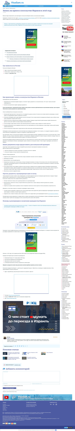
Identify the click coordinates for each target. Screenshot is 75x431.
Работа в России (65, 258)
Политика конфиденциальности (31, 405)
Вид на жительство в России (66, 246)
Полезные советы (65, 280)
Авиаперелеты (64, 266)
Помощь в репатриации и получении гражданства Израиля (19, 60)
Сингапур (63, 195)
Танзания (63, 202)
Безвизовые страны (65, 232)
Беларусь (63, 132)
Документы (64, 237)
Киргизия (63, 165)
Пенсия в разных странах (66, 303)
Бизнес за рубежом (65, 294)
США (62, 199)
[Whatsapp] (25, 346)
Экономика (64, 316)
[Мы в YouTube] (53, 404)
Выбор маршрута (65, 269)
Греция (63, 143)
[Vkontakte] (14, 346)
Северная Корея (65, 193)
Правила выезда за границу (66, 281)
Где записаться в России (12, 52)
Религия (63, 311)
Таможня (63, 287)
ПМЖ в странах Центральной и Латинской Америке (66, 308)
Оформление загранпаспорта (67, 274)
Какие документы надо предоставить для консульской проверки (20, 56)
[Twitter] (15, 346)
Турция (63, 205)
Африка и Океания (65, 231)
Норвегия (63, 185)
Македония (64, 174)
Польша (63, 187)
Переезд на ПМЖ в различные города (65, 254)
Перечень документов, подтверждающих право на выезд (21, 58)
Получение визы (65, 226)
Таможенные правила (65, 261)
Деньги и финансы (65, 270)
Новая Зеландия (65, 184)
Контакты (4, 406)
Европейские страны (65, 238)
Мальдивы (64, 175)
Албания (63, 128)
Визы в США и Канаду (65, 235)
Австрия (63, 125)
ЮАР (62, 221)
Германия (63, 141)
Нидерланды (64, 183)
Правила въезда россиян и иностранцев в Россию (66, 256)
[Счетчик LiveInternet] (3, 428)
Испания (63, 157)
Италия (63, 158)
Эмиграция (64, 291)
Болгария (63, 134)
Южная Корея (64, 222)
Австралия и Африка (65, 293)
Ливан (63, 170)
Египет (63, 148)
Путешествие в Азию (65, 282)
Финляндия (64, 210)
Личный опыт (64, 297)
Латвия (63, 169)
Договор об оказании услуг (30, 406)
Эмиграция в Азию (65, 317)
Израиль (63, 149)
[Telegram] (21, 346)
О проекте (4, 404)
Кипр (62, 164)
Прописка (63, 257)
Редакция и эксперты (6, 405)
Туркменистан (64, 204)
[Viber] (23, 346)
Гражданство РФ (65, 247)
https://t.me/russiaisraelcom (14, 295)
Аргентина (63, 129)
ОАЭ (62, 186)
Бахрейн (63, 131)
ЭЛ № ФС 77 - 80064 (15, 418)
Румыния (63, 191)
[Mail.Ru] (19, 346)
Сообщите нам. (17, 364)
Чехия (63, 214)
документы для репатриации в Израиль (26, 18)
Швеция (63, 218)
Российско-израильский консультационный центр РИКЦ (16, 205)
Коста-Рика (64, 167)
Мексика (63, 178)
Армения (63, 130)
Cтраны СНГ (64, 228)
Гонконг (63, 142)
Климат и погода (65, 273)
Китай (63, 166)
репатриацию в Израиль (53, 193)
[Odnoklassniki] (17, 346)
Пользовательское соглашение (31, 404)
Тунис (63, 203)
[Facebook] (27, 346)
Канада (63, 161)
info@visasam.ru (28, 419)
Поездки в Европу (65, 275)
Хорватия (63, 212)
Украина (63, 208)
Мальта (63, 176)
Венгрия (63, 138)
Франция (63, 211)
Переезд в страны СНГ (66, 304)
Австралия (63, 124)
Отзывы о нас (5, 407)
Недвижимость (64, 300)
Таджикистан (64, 200)
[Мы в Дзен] (56, 404)
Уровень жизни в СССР (66, 313)
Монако (63, 181)
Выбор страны (64, 296)
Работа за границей (65, 309)
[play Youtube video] (31, 317)
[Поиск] (71, 2)
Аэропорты (64, 268)
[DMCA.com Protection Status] (68, 428)
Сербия (63, 194)
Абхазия (63, 123)
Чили (62, 216)
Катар (63, 163)
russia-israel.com (38, 25)
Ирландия (63, 155)
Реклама (4, 408)
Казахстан (63, 159)
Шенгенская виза (65, 241)
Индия (63, 150)
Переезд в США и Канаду (66, 305)
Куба (62, 168)
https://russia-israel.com (11, 298)
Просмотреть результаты (66, 118)
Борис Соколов (10, 338)
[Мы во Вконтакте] (50, 404)
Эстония (63, 220)
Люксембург (64, 173)
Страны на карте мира (65, 286)
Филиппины (64, 209)
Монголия (63, 182)
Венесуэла (63, 139)
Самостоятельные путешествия (65, 264)
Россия (63, 190)
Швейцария (64, 217)
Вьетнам (63, 140)
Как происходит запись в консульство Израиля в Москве (18, 54)
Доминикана (64, 147)
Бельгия (63, 133)
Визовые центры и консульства (65, 234)
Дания (63, 146)
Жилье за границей (65, 271)
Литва (63, 172)
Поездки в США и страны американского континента (66, 277)
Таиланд (63, 201)
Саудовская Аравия (65, 192)
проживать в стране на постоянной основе (50, 18)
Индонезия (64, 151)
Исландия (63, 156)
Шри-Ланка (64, 219)
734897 (40, 417)
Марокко (63, 177)
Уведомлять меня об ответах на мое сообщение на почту (13, 385)
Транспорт (64, 312)
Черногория (64, 213)
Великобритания (65, 137)
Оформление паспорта (66, 250)
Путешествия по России (66, 285)
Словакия (63, 196)
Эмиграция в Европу (65, 318)
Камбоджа (64, 160)
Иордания (63, 152)
